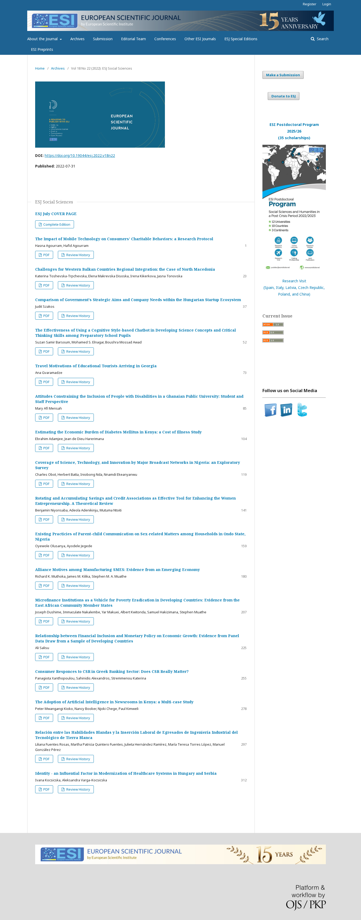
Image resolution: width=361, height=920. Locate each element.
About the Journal (43, 38)
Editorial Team (133, 38)
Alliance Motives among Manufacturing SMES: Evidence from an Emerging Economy (117, 569)
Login (326, 4)
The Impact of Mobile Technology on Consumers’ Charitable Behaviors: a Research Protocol (124, 238)
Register (309, 4)
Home (40, 68)
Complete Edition (56, 224)
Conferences (165, 38)
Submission (103, 38)
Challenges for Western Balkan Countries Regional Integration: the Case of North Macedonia (125, 269)
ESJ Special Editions (240, 38)
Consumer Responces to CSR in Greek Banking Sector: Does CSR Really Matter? (112, 671)
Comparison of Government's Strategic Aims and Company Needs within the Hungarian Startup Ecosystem (138, 299)
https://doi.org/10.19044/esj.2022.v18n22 (80, 155)
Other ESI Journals (200, 38)
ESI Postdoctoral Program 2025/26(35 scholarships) (294, 131)
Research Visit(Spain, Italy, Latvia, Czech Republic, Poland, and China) (294, 287)
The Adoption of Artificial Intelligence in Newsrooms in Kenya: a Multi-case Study (114, 701)
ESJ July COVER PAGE (56, 213)
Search (322, 38)
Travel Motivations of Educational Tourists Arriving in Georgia (96, 365)
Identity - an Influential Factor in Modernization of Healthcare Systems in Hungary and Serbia (126, 773)
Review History (78, 254)
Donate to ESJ (283, 96)
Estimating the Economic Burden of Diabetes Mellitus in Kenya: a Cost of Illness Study (118, 431)
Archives (77, 38)
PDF (46, 254)
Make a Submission (283, 74)
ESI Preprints (42, 49)
